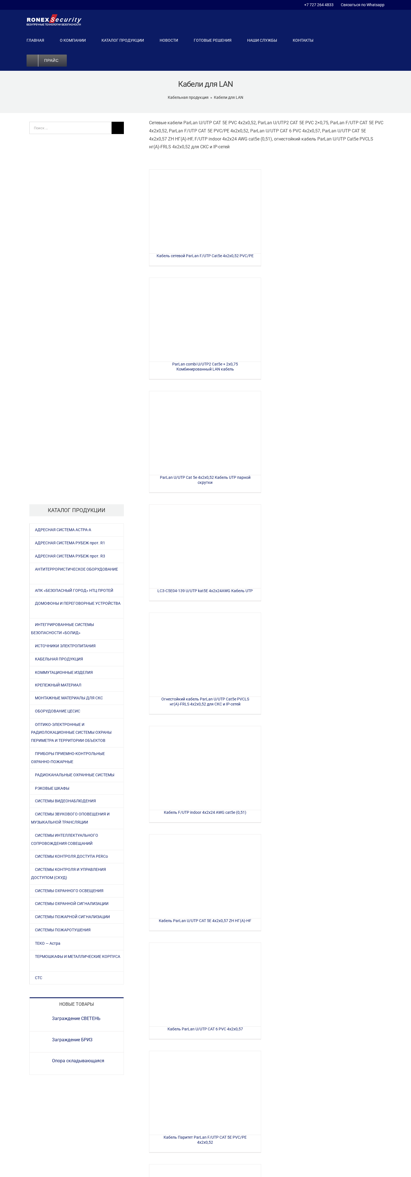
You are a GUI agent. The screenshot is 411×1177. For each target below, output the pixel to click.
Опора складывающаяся (78, 1060)
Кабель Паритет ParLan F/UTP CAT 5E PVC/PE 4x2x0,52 (205, 1093)
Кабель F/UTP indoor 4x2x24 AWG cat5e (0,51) (205, 768)
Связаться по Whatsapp (361, 5)
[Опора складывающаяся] (41, 1062)
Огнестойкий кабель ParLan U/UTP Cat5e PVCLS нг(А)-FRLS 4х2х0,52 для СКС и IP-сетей (205, 654)
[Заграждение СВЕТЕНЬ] (41, 1019)
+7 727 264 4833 (318, 5)
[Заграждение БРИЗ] (41, 1041)
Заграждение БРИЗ (72, 1039)
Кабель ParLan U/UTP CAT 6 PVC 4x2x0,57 (205, 984)
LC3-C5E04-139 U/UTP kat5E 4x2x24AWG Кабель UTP (205, 546)
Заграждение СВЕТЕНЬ (76, 1018)
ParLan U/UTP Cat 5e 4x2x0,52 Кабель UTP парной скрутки (205, 433)
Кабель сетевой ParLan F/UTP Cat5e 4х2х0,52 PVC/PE (205, 211)
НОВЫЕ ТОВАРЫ (76, 1004)
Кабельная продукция (188, 97)
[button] (84, 60)
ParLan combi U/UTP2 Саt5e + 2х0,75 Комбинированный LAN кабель (205, 319)
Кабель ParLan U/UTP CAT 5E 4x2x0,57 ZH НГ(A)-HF (205, 876)
